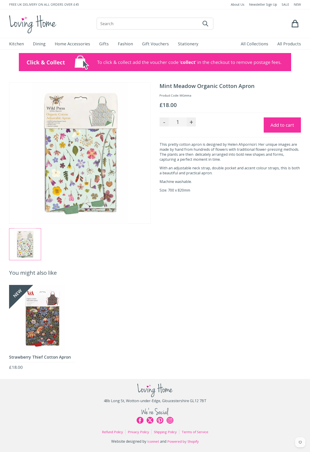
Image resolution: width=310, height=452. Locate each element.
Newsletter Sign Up (263, 4)
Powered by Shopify (183, 441)
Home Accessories (72, 43)
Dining (39, 43)
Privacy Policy (138, 432)
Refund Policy (112, 432)
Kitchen (16, 43)
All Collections (254, 43)
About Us (237, 4)
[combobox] (148, 23)
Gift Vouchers (155, 43)
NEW (297, 4)
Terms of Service (195, 432)
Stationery (188, 43)
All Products (289, 43)
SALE (285, 4)
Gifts (104, 43)
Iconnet (153, 441)
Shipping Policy (165, 432)
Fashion (125, 43)
